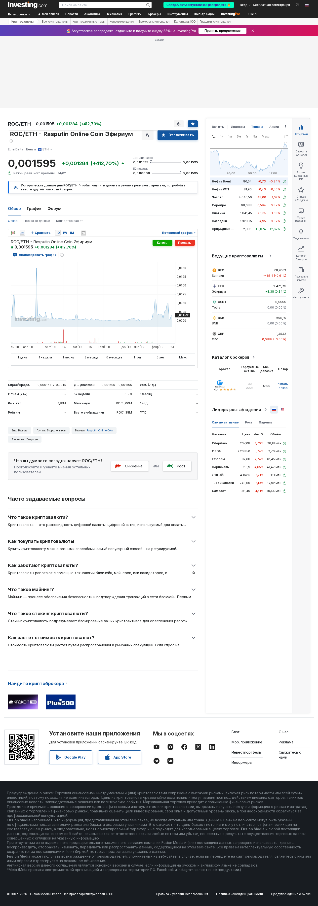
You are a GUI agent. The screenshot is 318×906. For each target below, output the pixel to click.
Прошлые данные (37, 221)
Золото (218, 197)
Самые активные (225, 422)
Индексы (238, 127)
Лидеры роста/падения (236, 409)
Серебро (219, 205)
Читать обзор (283, 386)
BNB (221, 318)
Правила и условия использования (182, 894)
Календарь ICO (185, 21)
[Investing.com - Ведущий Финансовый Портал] (27, 4)
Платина (218, 213)
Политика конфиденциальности (239, 894)
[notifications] (298, 4)
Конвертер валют (122, 21)
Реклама (286, 742)
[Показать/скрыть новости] (83, 233)
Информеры (242, 762)
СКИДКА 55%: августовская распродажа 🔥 (198, 5)
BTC (221, 270)
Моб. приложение (247, 742)
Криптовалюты (22, 21)
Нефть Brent (221, 181)
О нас (283, 732)
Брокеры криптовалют (154, 21)
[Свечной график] (13, 233)
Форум (54, 208)
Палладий (219, 221)
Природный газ (224, 229)
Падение (266, 422)
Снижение (134, 466)
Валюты (218, 127)
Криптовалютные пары (89, 21)
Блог (235, 732)
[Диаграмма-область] (22, 233)
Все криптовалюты (55, 21)
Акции (274, 127)
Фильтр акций (204, 14)
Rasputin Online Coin (99, 430)
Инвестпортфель (246, 752)
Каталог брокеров (230, 357)
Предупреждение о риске (291, 894)
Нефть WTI (220, 189)
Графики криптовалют (215, 21)
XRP (221, 334)
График (34, 208)
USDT (222, 302)
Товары (257, 127)
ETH (221, 286)
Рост (181, 466)
